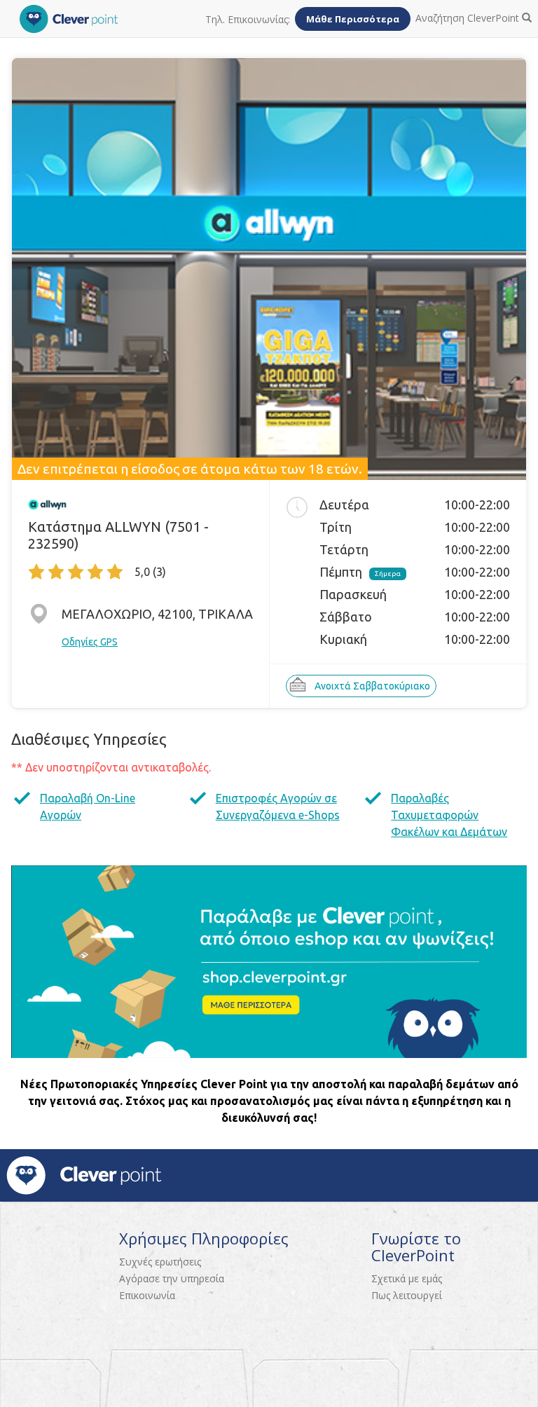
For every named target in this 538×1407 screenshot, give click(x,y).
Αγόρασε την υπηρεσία (171, 1278)
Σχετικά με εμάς (406, 1278)
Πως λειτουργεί (406, 1295)
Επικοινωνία (147, 1295)
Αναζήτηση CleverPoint (468, 18)
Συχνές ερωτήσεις (160, 1261)
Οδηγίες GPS (90, 641)
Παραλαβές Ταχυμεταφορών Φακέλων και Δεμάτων (449, 815)
